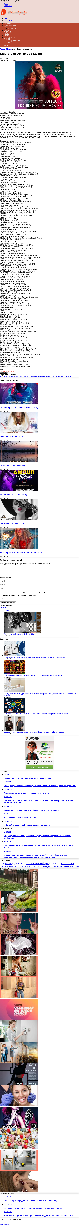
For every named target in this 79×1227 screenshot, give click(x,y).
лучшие (24, 866)
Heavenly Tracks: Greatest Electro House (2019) (21, 553)
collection (2, 864)
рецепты (76, 866)
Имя (2, 581)
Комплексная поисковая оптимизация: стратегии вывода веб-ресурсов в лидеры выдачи (36, 714)
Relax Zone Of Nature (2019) (12, 466)
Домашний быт (10, 25)
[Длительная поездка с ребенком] (19, 911)
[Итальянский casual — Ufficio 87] (19, 998)
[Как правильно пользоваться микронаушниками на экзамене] (19, 1192)
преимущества (59, 866)
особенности (39, 866)
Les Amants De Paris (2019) (12, 524)
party (47, 863)
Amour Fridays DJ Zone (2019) (13, 495)
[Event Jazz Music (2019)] (19, 1127)
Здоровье (8, 27)
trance (70, 863)
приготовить (69, 866)
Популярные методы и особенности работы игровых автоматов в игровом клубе (33, 675)
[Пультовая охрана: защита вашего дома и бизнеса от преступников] (19, 1041)
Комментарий (5, 578)
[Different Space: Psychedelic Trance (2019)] (19, 404)
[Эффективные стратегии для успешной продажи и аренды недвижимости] (19, 1062)
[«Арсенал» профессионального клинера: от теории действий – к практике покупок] (19, 1170)
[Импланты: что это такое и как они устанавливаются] (19, 1105)
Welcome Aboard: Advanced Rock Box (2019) (19, 634)
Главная (3, 49)
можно (31, 866)
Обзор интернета (14, 41)
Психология (12, 28)
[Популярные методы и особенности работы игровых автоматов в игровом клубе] (14, 673)
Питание (7, 32)
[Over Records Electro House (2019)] (19, 933)
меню (28, 866)
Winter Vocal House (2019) (11, 436)
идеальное (17, 866)
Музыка (10, 42)
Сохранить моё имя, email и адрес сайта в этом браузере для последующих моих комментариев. (37, 592)
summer (59, 864)
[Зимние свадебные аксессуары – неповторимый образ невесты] (19, 955)
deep (13, 864)
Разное (7, 39)
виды (75, 864)
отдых (48, 866)
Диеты (6, 34)
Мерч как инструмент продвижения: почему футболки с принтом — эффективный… (34, 732)
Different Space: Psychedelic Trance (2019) (19, 407)
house (30, 863)
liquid (12, 371)
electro (2, 371)
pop (52, 863)
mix (36, 863)
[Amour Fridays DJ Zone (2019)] (19, 491)
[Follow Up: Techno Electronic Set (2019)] (19, 1084)
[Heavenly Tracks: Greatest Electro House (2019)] (19, 549)
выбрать (3, 866)
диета (10, 866)
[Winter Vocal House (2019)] (19, 433)
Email (2, 585)
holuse (7, 371)
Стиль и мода (9, 37)
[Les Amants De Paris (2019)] (19, 520)
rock (54, 864)
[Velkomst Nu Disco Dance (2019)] (19, 1019)
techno (64, 864)
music (41, 863)
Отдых (6, 30)
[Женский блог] (14, 15)
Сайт (2, 588)
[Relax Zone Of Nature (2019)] (19, 462)
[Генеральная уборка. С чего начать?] (19, 976)
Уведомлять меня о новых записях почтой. (17, 599)
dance (8, 863)
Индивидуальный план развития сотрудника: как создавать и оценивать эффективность (35, 657)
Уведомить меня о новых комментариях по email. (20, 595)
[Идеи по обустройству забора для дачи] (19, 890)
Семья (6, 35)
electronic (23, 864)
